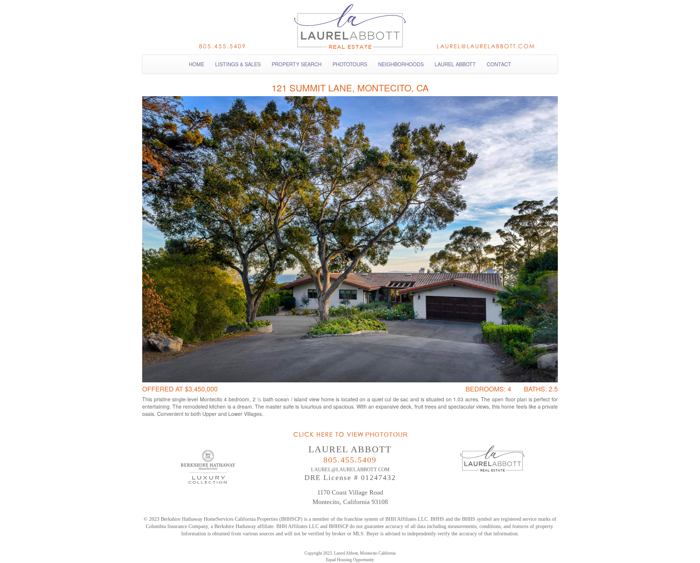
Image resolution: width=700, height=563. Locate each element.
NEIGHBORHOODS (401, 64)
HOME (196, 64)
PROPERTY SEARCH (297, 64)
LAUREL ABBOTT (455, 64)
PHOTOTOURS (349, 64)
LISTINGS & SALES (238, 64)
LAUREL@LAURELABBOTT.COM (350, 469)
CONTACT (499, 64)
